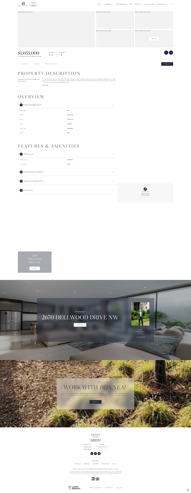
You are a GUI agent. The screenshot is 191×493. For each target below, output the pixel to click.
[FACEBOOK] (91, 453)
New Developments (121, 4)
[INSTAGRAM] (95, 453)
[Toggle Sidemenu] (171, 4)
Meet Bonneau (78, 463)
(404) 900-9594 (87, 448)
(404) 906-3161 (87, 446)
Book (130, 4)
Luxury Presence (97, 487)
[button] (167, 64)
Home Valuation (95, 463)
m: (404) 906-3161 (161, 4)
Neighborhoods (86, 463)
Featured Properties (105, 463)
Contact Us (138, 4)
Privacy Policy (119, 487)
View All (154, 38)
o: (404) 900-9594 (149, 4)
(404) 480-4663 (146, 193)
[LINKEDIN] (99, 453)
